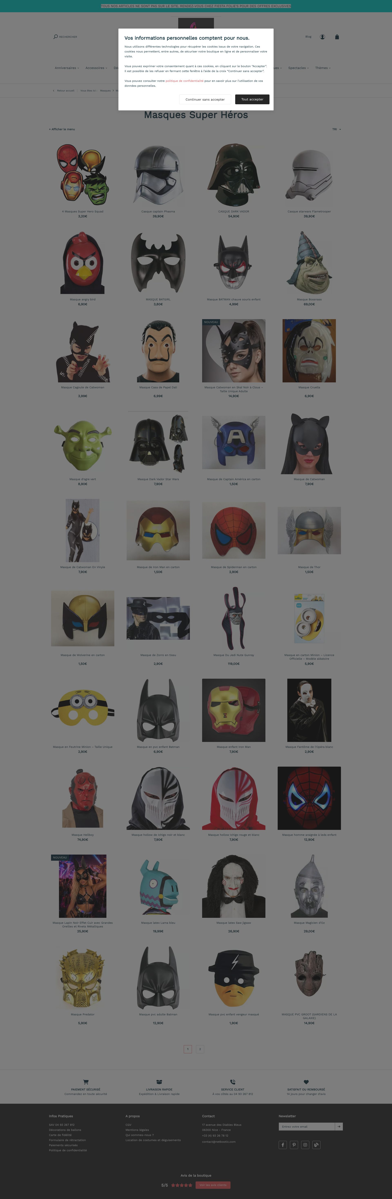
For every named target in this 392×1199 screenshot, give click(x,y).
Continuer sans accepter (205, 99)
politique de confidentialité (185, 81)
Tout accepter (252, 99)
